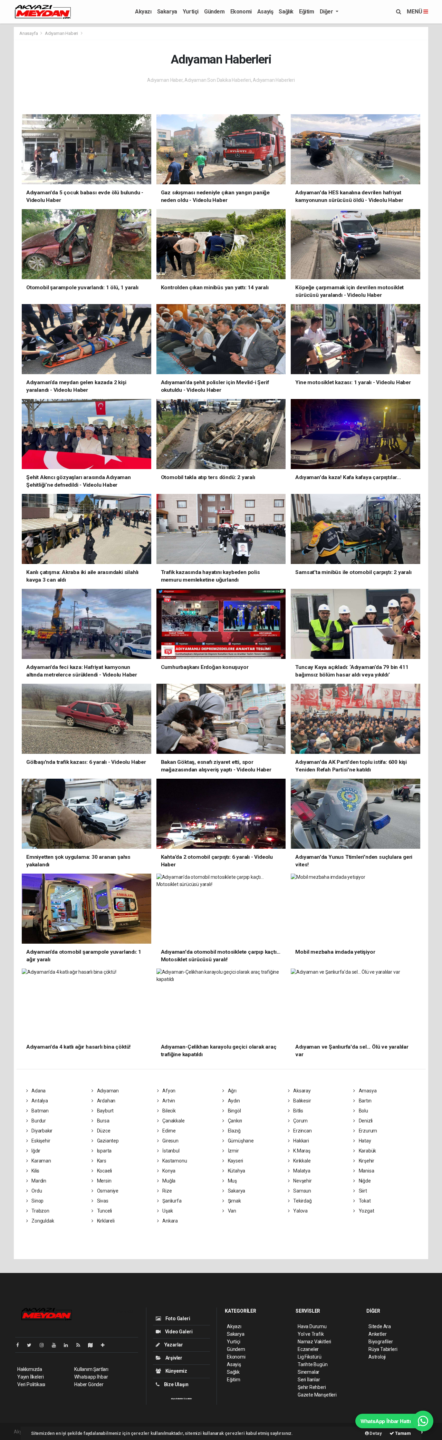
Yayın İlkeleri (30, 1377)
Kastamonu (174, 1161)
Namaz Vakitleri (314, 1341)
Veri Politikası (31, 1384)
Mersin (103, 1181)
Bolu (363, 1110)
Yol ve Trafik (311, 1334)
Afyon (168, 1090)
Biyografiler (380, 1341)
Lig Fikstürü (309, 1357)
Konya (168, 1171)
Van (231, 1211)
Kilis (34, 1171)
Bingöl (234, 1110)
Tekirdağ (301, 1201)
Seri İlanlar (309, 1379)
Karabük (367, 1151)
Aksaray (301, 1090)
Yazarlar (173, 1344)
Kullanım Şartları (91, 1369)
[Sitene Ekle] (105, 1345)
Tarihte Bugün (313, 1364)
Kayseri (235, 1161)
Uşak (167, 1211)
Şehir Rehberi (312, 1387)
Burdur (38, 1120)
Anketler (377, 1334)
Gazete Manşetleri (317, 1395)
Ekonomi (241, 11)
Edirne (168, 1130)
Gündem (214, 11)
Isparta (104, 1151)
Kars (101, 1161)
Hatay (364, 1141)
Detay (375, 1433)
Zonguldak (42, 1221)
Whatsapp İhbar (91, 1377)
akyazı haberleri (177, 1399)
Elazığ (233, 1130)
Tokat (364, 1201)
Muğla (168, 1181)
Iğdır (35, 1151)
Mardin (38, 1181)
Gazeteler (188, 1399)
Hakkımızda (29, 1369)
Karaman (40, 1161)
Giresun (169, 1141)
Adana (38, 1090)
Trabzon (39, 1211)
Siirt (362, 1191)
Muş (232, 1181)
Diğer (327, 11)
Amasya (367, 1090)
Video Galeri (178, 1331)
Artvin (168, 1100)
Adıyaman (107, 1090)
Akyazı (143, 11)
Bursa (102, 1120)
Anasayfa (29, 33)
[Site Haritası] (93, 1345)
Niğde (364, 1181)
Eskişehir (40, 1141)
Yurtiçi (191, 11)
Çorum (300, 1120)
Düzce (103, 1130)
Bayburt (105, 1110)
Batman (39, 1110)
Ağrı (232, 1090)
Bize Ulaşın (176, 1384)
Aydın (233, 1100)
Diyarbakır (41, 1130)
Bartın (364, 1100)
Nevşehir (301, 1181)
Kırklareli (105, 1221)
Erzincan (301, 1130)
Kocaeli (104, 1171)
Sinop (37, 1201)
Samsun (301, 1191)
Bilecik (168, 1110)
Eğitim (306, 11)
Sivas (102, 1201)
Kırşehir (366, 1161)
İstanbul (170, 1151)
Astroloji (377, 1357)
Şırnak (234, 1201)
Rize (166, 1191)
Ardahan (105, 1100)
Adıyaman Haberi (61, 33)
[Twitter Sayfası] (32, 1345)
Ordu (36, 1191)
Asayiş (265, 11)
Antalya (39, 1100)
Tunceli (104, 1211)
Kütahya (236, 1171)
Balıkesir (301, 1100)
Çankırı (234, 1120)
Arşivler (173, 1358)
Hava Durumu (312, 1326)
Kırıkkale (301, 1161)
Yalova (300, 1211)
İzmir (233, 1151)
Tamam (402, 1433)
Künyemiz (175, 1371)
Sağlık (286, 11)
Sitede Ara (379, 1326)
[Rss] (81, 1345)
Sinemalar (308, 1372)
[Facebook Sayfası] (20, 1345)
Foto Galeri (177, 1318)
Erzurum (367, 1130)
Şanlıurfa (171, 1201)
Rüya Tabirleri (382, 1349)
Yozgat (366, 1211)
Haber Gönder (89, 1384)
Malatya (301, 1171)
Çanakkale (172, 1120)
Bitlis (297, 1110)
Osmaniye (107, 1191)
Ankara (169, 1221)
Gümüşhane (240, 1141)
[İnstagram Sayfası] (44, 1345)
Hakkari (300, 1141)
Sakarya (167, 11)
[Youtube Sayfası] (56, 1345)
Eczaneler (308, 1349)
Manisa (366, 1171)
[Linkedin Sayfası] (69, 1345)
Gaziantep (107, 1141)
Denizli (365, 1120)
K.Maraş (301, 1151)
